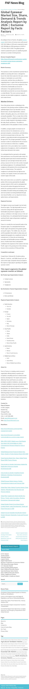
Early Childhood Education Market (10, 569)
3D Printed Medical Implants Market (7, 639)
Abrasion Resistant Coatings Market (21, 639)
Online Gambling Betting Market (9, 567)
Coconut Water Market (12, 645)
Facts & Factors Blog (6, 627)
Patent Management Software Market (11, 660)
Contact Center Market (15, 647)
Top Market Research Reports (10, 546)
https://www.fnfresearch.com (11, 420)
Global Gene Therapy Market (6, 653)
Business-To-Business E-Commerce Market (12, 562)
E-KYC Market (5, 554)
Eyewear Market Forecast (6, 522)
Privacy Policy (4, 631)
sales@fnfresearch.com (11, 418)
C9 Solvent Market (21, 643)
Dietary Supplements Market (8, 574)
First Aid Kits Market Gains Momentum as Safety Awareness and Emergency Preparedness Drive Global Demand (13, 610)
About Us (3, 621)
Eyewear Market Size (16, 526)
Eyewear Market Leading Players (19, 524)
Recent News (5, 549)
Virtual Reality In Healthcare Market (10, 576)
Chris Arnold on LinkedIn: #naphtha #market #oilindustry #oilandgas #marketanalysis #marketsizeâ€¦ (12, 475)
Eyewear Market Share (6, 526)
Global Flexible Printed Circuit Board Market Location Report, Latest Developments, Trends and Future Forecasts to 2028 (14, 506)
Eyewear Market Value (12, 527)
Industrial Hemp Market (16, 653)
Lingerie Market (5, 559)
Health (22, 34)
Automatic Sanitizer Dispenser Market (10, 643)
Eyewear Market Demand (19, 521)
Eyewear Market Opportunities (7, 525)
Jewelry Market (5, 555)
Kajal (3, 34)
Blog (2, 623)
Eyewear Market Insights (6, 524)
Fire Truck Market (19, 649)
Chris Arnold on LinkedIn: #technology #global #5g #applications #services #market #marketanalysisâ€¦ (14, 466)
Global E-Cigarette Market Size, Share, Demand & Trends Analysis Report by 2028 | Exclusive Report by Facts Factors (21, 536)
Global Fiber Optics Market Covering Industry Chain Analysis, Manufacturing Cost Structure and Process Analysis (14, 490)
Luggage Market (24, 653)
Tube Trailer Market (13, 665)
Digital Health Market (6, 560)
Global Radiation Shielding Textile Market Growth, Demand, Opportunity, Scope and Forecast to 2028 (6, 536)
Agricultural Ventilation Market (11, 642)
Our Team (3, 629)
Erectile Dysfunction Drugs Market (10, 649)
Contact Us (4, 625)
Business (19, 34)
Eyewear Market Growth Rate (18, 522)
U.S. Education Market (7, 566)
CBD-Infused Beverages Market (9, 564)
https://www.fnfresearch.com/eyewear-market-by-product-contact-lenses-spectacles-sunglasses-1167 (14, 61)
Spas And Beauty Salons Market (9, 571)
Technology (3, 35)
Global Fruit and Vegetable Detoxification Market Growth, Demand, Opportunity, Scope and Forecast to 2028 (14, 515)
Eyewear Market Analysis (7, 521)
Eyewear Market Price (19, 525)
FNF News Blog (14, 3)
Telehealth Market (5, 557)
